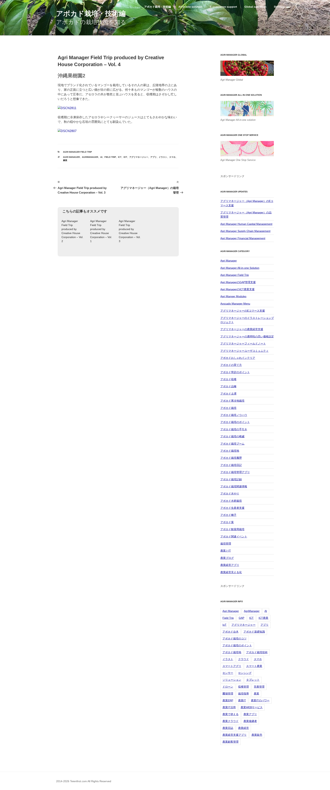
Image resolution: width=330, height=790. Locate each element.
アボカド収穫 (228, 379)
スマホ (172, 157)
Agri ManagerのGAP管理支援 (238, 282)
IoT (125, 157)
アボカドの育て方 (231, 364)
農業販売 (257, 734)
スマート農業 (254, 666)
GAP (241, 617)
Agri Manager (71, 157)
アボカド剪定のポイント (235, 372)
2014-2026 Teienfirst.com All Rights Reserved (83, 781)
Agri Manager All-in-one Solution (239, 267)
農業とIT (225, 550)
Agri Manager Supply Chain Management (245, 231)
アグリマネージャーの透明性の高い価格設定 (247, 336)
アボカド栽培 (228, 407)
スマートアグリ (231, 666)
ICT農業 (263, 617)
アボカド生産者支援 (232, 507)
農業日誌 (227, 727)
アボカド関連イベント (233, 536)
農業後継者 (250, 721)
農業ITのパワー (260, 700)
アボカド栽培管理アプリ (235, 472)
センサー (227, 672)
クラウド (243, 659)
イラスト (163, 157)
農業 (65, 160)
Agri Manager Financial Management (242, 238)
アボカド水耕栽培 (231, 500)
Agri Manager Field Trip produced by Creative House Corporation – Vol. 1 (101, 231)
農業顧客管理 (230, 741)
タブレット (253, 679)
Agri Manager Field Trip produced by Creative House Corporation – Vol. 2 (72, 231)
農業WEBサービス (252, 707)
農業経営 (243, 727)
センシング (245, 672)
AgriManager (90, 157)
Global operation (255, 6)
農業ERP (227, 700)
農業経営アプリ (229, 564)
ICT (119, 157)
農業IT (242, 700)
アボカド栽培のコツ (234, 638)
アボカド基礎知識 (254, 631)
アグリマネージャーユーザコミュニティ (244, 350)
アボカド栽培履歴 (231, 457)
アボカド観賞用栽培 (232, 529)
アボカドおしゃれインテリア (237, 357)
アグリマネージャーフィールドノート (243, 343)
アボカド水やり (229, 493)
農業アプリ (250, 714)
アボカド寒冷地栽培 (232, 400)
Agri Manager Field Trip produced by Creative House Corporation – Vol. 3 (130, 231)
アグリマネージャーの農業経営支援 (241, 329)
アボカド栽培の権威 (232, 436)
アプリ (153, 157)
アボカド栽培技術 (257, 652)
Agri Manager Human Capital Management (246, 223)
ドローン (227, 686)
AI (101, 157)
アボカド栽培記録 (231, 479)
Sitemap (279, 6)
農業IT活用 (229, 707)
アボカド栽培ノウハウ (233, 414)
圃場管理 (227, 693)
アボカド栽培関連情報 (233, 486)
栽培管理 (225, 543)
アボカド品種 (228, 386)
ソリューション (231, 679)
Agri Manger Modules (233, 296)
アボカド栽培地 (229, 450)
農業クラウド (230, 721)
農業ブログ (227, 557)
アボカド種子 (228, 514)
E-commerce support (223, 6)
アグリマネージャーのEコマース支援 (242, 310)
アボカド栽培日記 (231, 465)
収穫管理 (243, 686)
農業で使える (230, 714)
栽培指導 (243, 693)
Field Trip (110, 157)
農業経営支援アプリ (234, 734)
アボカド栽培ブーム (232, 443)
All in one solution (190, 6)
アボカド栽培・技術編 (91, 13)
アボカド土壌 (228, 393)
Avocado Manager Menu (235, 303)
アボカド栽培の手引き (233, 429)
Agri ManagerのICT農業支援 (237, 289)
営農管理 (259, 686)
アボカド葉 (227, 522)
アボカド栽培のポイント (235, 422)
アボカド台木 (230, 631)
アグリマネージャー (138, 157)
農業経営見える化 (231, 572)
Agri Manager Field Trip (77, 152)
